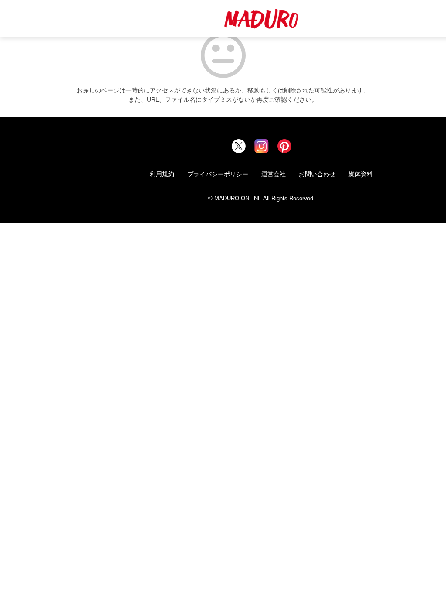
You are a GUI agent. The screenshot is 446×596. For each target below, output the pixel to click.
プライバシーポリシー (217, 174)
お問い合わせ (317, 174)
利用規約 (162, 174)
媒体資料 (360, 174)
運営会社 (273, 174)
